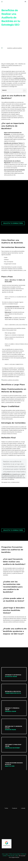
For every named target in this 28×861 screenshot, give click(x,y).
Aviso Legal (5, 854)
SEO (16, 64)
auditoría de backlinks (19, 78)
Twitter (6, 808)
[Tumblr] (8, 642)
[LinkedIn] (10, 642)
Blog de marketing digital (7, 64)
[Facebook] (2, 642)
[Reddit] (12, 642)
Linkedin (23, 808)
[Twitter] (4, 642)
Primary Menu (25, 2)
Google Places (17, 836)
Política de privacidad (14, 854)
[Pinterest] (6, 642)
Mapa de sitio (11, 855)
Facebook (14, 808)
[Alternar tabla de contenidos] (23, 90)
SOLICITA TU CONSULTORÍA (13, 223)
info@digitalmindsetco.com (15, 833)
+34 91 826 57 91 (13, 830)
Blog (17, 855)
